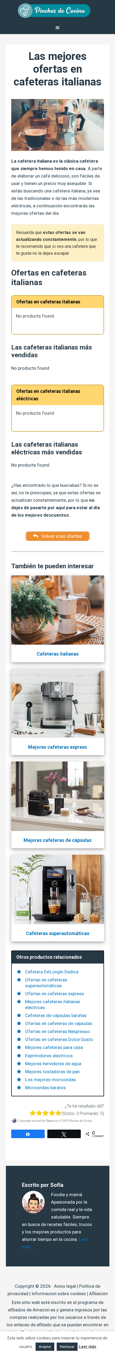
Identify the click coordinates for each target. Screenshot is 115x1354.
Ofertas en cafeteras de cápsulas (58, 1023)
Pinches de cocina (57, 10)
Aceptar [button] (45, 1347)
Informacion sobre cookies (59, 1293)
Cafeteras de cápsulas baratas (56, 1015)
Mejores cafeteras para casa (54, 1047)
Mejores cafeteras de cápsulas (57, 840)
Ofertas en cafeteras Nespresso (57, 1031)
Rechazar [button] (67, 1347)
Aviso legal (65, 1286)
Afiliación (98, 1293)
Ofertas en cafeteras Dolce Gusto (59, 1039)
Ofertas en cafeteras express (54, 993)
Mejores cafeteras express (57, 747)
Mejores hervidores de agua (53, 1063)
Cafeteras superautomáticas (57, 933)
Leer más (87, 1346)
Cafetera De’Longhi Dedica (51, 971)
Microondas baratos (45, 1087)
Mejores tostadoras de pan (52, 1071)
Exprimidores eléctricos (49, 1055)
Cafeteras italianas (58, 654)
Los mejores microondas (50, 1079)
